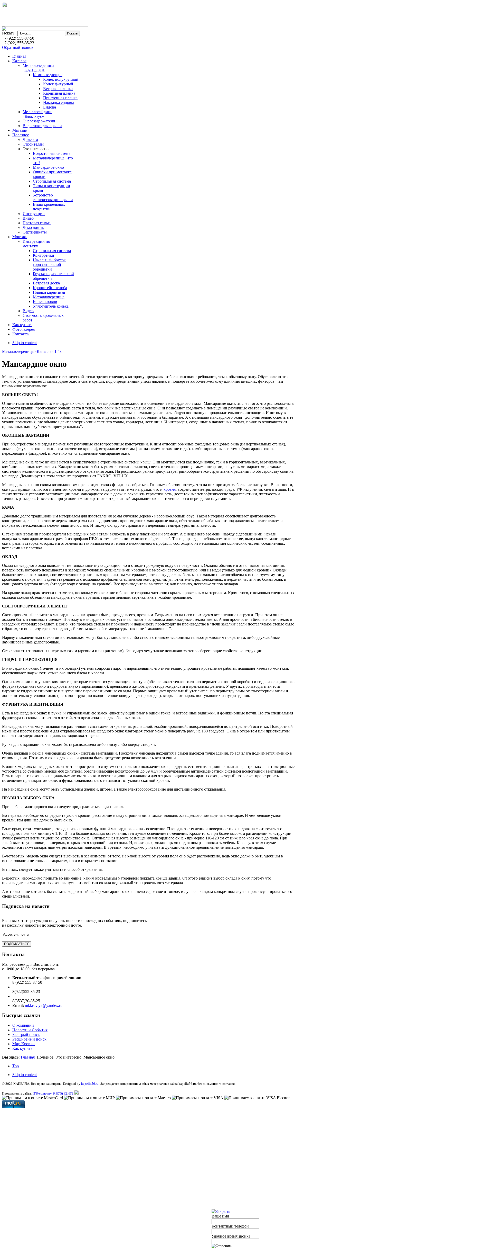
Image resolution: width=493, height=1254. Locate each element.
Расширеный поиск (29, 1039)
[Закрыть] (221, 1211)
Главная (28, 1057)
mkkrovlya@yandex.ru (43, 1005)
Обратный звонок (17, 47)
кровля (170, 489)
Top (15, 1066)
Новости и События (30, 1030)
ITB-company (43, 1093)
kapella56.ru (90, 1084)
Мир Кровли (23, 1044)
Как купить (22, 1048)
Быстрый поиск (26, 1034)
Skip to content (24, 343)
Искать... (9, 33)
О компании (23, 1025)
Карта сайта (63, 1093)
